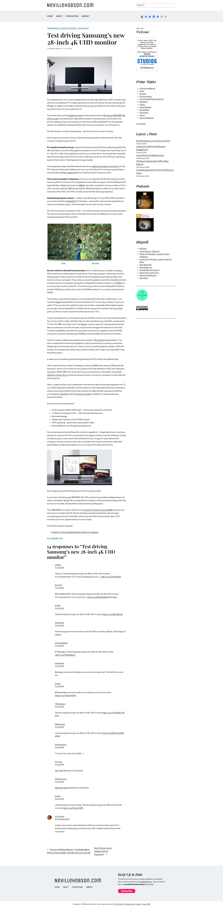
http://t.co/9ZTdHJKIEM (113, 733)
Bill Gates (142, 249)
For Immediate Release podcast (151, 99)
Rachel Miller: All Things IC (149, 270)
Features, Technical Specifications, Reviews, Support (75, 532)
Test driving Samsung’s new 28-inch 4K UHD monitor (86, 39)
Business (142, 94)
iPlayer (84, 324)
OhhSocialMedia (61, 643)
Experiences (53, 28)
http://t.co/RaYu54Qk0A (97, 597)
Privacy (138, 904)
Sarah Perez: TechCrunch (149, 273)
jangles (57, 605)
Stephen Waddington (147, 275)
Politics (142, 104)
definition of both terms (57, 375)
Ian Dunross (59, 816)
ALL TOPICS (141, 124)
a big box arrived (74, 115)
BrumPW (58, 585)
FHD (63, 185)
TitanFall (63, 394)
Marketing (143, 102)
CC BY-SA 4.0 (119, 904)
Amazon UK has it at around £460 (98, 510)
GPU (117, 280)
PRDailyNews (60, 704)
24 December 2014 (62, 819)
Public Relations (145, 107)
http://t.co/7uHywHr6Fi (65, 695)
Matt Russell (59, 623)
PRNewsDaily (60, 724)
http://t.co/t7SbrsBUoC (112, 614)
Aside (141, 91)
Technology (83, 28)
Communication (145, 96)
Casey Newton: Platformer (149, 251)
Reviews (73, 28)
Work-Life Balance (146, 118)
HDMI (118, 283)
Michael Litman (61, 779)
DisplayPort (71, 201)
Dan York (58, 762)
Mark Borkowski (145, 265)
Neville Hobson (60, 745)
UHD (61, 538)
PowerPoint (100, 340)
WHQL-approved (68, 172)
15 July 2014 (59, 799)
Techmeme (143, 278)
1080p (81, 185)
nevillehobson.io (145, 882)
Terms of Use (129, 904)
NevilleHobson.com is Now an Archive (153, 141)
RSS (148, 904)
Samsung (54, 538)
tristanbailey (59, 663)
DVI (120, 308)
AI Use (144, 904)
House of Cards (84, 394)
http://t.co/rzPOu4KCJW (113, 713)
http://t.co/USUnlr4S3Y (111, 577)
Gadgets (64, 28)
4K (48, 538)
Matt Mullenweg (145, 267)
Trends (142, 115)
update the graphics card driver (105, 166)
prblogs (58, 565)
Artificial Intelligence (147, 88)
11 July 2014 (59, 567)
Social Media (144, 110)
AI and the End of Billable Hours (150, 155)
